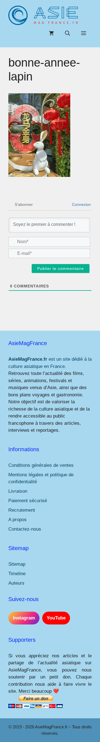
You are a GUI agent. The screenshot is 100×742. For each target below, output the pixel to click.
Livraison (17, 491)
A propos (17, 519)
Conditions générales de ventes (41, 465)
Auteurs (16, 583)
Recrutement (21, 510)
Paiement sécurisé (27, 500)
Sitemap (16, 564)
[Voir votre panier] (51, 33)
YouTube (56, 618)
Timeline (17, 573)
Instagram (24, 618)
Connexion (81, 204)
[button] (67, 33)
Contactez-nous (24, 529)
